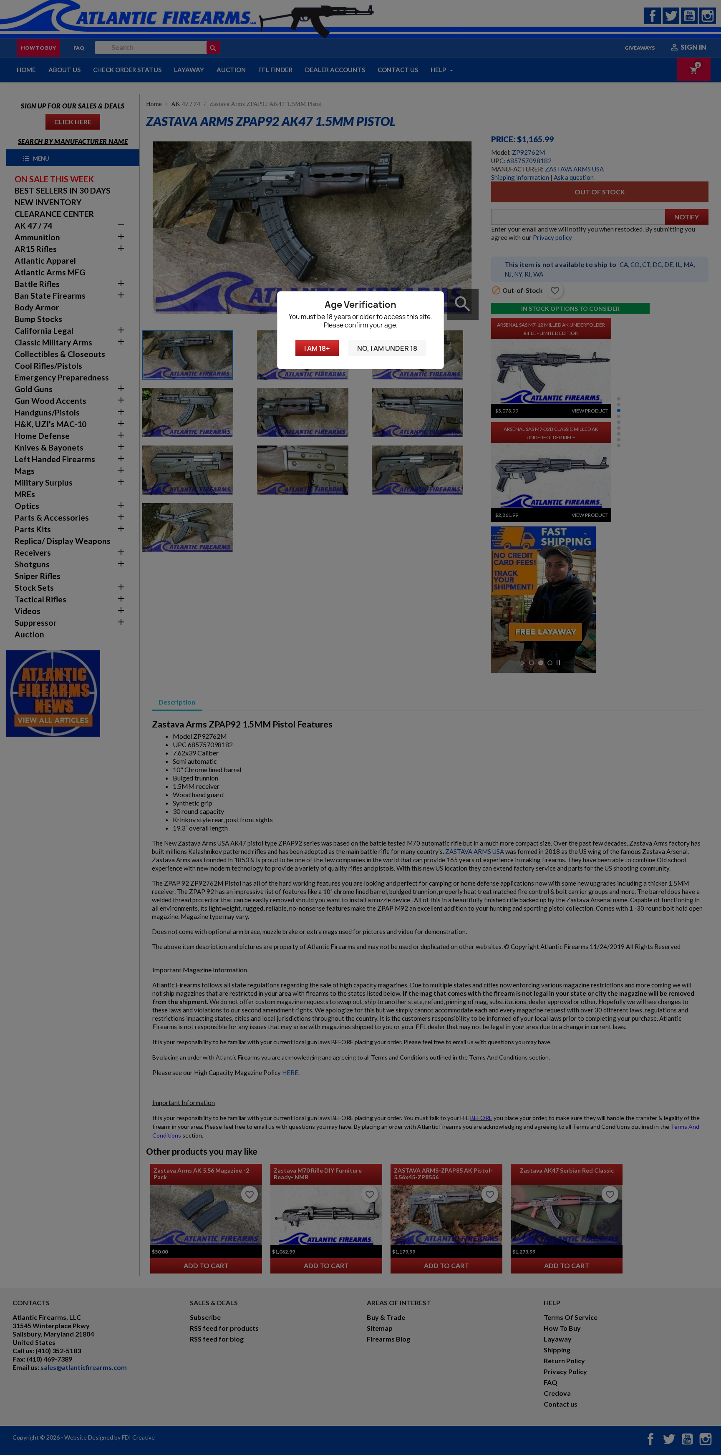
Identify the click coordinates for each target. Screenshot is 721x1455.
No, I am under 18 (387, 348)
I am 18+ (317, 348)
